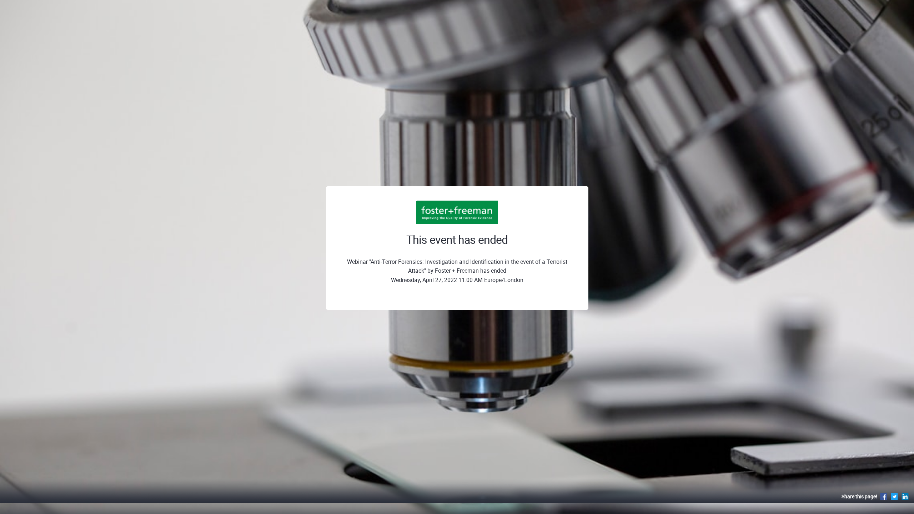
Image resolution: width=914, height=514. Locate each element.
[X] (894, 496)
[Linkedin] (905, 496)
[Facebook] (883, 496)
